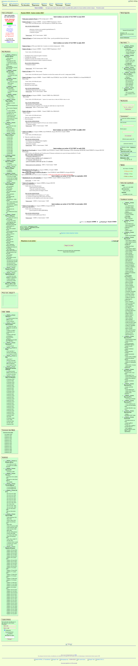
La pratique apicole (11, 55)
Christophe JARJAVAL (131, 291)
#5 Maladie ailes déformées (10, 197)
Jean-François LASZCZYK (128, 299)
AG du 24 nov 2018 (11, 495)
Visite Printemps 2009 (12, 527)
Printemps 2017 (10, 392)
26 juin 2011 (9, 147)
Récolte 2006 (10, 545)
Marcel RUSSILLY (130, 80)
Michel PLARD (129, 316)
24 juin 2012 (10, 145)
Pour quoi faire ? (11, 351)
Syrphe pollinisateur (130, 52)
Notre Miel (126, 57)
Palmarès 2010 (8, 447)
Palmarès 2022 (8, 435)
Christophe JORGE (130, 294)
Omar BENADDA (129, 256)
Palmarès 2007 (8, 452)
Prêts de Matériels (10, 363)
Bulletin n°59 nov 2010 (12, 603)
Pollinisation (128, 49)
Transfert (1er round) (12, 543)
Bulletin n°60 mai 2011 (12, 601)
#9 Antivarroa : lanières (12, 204)
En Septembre (10, 71)
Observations (11, 73)
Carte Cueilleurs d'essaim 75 (129, 423)
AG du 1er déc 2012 (11, 502)
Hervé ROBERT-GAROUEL (129, 227)
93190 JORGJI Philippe (131, 356)
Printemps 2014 (10, 401)
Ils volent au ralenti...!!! (131, 50)
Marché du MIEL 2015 (131, 65)
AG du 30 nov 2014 (11, 499)
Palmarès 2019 (8, 437)
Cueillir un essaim (130, 53)
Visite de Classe (10, 128)
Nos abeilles (9, 482)
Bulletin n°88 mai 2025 (12, 553)
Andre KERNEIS (129, 84)
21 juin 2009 (10, 150)
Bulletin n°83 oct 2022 (12, 561)
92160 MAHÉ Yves (130, 375)
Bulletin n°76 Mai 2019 (12, 574)
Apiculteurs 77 (127, 402)
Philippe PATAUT (129, 313)
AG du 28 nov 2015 (11, 498)
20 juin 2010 (10, 148)
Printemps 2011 (10, 410)
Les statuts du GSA (11, 365)
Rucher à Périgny (10, 168)
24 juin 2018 (10, 138)
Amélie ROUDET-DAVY (131, 322)
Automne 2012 (10, 406)
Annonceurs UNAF (11, 280)
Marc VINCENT (129, 218)
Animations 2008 (10, 471)
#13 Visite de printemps (9, 240)
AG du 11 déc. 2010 (11, 505)
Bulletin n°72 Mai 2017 (12, 582)
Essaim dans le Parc (12, 165)
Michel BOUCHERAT (130, 225)
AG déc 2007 (10, 422)
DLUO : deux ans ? (130, 61)
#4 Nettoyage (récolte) (12, 261)
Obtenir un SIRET (11, 330)
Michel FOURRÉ (129, 282)
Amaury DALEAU (129, 271)
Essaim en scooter (10, 269)
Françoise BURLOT (130, 263)
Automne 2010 (10, 412)
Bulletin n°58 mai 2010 (12, 604)
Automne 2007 (10, 424)
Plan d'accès (9, 127)
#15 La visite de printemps (10, 234)
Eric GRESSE (129, 288)
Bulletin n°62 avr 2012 (12, 598)
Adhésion (8, 316)
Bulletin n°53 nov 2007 (12, 612)
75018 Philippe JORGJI (131, 250)
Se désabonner (9, 632)
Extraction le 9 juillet (11, 176)
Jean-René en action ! (12, 271)
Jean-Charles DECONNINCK (128, 276)
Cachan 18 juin (10, 346)
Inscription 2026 (8, 434)
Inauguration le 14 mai (12, 179)
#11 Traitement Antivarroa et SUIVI (10, 245)
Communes (127, 418)
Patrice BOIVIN (129, 259)
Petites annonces (11, 279)
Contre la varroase (11, 374)
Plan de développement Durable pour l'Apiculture (11, 340)
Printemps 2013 (10, 404)
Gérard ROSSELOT (130, 321)
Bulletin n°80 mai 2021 (12, 566)
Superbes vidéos (128, 47)
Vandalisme (9, 171)
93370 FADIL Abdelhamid (128, 367)
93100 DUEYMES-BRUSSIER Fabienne (129, 344)
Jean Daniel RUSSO (130, 324)
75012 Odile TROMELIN (128, 244)
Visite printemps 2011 (12, 517)
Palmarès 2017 (8, 440)
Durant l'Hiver (10, 96)
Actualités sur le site (127, 194)
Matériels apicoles (10, 274)
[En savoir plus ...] (82, 659)
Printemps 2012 (10, 407)
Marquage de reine (11, 60)
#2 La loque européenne (9, 189)
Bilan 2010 (9, 518)
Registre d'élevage (11, 334)
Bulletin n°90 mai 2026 (12, 550)
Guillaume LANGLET (130, 297)
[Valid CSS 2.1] (99, 659)
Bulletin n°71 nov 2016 (12, 584)
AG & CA (11, 491)
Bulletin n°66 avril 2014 (12, 592)
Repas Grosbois (10, 135)
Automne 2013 (10, 403)
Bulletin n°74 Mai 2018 (12, 578)
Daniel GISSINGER (130, 287)
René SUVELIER (129, 83)
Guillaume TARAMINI (130, 325)
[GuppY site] (54, 659)
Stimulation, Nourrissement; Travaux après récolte (11, 67)
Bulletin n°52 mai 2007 (12, 613)
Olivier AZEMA (129, 253)
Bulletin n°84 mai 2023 (12, 560)
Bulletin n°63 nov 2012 (12, 597)
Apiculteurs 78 (127, 397)
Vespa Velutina (9, 101)
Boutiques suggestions (11, 277)
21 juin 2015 (10, 142)
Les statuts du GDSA (12, 354)
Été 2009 (9, 416)
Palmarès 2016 (8, 441)
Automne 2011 (10, 409)
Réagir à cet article (69, 245)
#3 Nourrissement (11, 263)
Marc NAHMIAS (129, 312)
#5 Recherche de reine (12, 260)
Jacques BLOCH (129, 257)
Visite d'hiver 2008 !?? (12, 539)
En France (125, 168)
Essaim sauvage (11, 131)
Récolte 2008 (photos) (12, 532)
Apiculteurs (127, 238)
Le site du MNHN (11, 110)
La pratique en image (130, 70)
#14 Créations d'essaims (10, 237)
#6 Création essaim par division (11, 258)
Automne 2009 (10, 415)
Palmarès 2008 (8, 450)
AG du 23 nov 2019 (11, 493)
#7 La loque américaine (12, 201)
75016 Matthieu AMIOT (131, 248)
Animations (8, 344)
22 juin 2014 (10, 144)
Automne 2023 (10, 380)
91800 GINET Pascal (130, 391)
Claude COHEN (129, 268)
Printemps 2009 (10, 418)
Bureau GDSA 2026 (11, 352)
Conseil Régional (10, 485)
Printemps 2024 (10, 379)
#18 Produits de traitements (10, 226)
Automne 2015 (10, 397)
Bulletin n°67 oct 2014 (12, 591)
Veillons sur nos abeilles (128, 90)
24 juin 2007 (10, 153)
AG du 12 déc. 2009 (11, 507)
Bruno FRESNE (129, 284)
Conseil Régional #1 (11, 487)
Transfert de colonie (11, 62)
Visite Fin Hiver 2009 (11, 529)
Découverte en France (12, 118)
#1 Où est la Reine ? (11, 266)
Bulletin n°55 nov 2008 (12, 609)
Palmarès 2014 (8, 444)
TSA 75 (126, 222)
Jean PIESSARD (129, 76)
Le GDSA (11, 348)
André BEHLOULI (130, 223)
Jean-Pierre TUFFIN (130, 331)
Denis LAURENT (129, 301)
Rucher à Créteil (10, 161)
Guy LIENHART (129, 304)
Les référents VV (10, 113)
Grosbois (8, 124)
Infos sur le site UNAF (128, 187)
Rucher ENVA (9, 156)
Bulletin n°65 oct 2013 (12, 594)
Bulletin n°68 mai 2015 (12, 589)
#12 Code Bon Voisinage (10, 242)
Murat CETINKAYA (130, 265)
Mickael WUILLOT (130, 334)
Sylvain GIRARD (129, 285)
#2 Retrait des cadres (12, 264)
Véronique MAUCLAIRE (127, 217)
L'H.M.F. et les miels (130, 60)
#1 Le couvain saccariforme (10, 187)
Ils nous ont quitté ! (129, 73)
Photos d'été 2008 (11, 533)
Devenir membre (128, 143)
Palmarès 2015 (8, 443)
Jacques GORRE (130, 214)
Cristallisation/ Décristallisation (128, 64)
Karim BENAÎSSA (129, 254)
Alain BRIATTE (129, 260)
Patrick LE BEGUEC (130, 303)
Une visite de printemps (9, 59)
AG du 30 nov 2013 (11, 501)
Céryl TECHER (129, 327)
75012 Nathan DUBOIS (131, 242)
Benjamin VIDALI (129, 333)
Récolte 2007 (10, 540)
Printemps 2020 (10, 386)
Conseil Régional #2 (11, 488)
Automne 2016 (10, 394)
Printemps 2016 (10, 395)
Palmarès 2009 (8, 449)
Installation (9, 163)
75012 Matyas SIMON (131, 240)
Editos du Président (10, 377)
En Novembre (10, 88)
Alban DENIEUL (129, 278)
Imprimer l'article (74, 233)
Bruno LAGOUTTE (130, 296)
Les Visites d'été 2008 (12, 535)
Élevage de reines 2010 (129, 69)
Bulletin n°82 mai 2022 (12, 563)
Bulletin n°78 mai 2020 (12, 570)
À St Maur (131, 168)
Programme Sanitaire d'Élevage (10, 369)
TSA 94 (126, 204)
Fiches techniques (10, 216)
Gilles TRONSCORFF (131, 330)
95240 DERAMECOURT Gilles (130, 415)
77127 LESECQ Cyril (130, 403)
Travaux (9, 76)
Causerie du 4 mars (11, 115)
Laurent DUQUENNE (130, 279)
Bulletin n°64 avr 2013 (12, 595)
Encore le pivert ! (11, 130)
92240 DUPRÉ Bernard (131, 376)
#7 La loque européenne (9, 255)
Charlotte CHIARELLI (130, 209)
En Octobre (9, 80)
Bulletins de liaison (10, 548)
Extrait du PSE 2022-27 (11, 372)
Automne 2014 (10, 400)
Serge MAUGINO (129, 309)
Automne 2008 (10, 421)
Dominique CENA (129, 207)
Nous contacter (10, 321)
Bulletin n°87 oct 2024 (12, 554)
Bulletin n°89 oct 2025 (12, 551)
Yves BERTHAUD (130, 206)
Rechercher (128, 109)
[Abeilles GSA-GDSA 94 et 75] (10, 1)
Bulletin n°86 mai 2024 (12, 556)
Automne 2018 (10, 389)
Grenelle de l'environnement (9, 337)
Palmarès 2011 (8, 446)
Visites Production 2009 (12, 526)
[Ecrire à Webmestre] (125, 159)
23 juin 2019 (10, 137)
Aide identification (11, 116)
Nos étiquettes (129, 58)
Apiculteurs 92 (127, 370)
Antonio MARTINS (130, 306)
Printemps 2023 (10, 382)
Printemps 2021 (10, 383)
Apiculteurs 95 (127, 412)
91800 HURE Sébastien (128, 393)
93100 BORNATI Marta (131, 339)
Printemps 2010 (10, 413)
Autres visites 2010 (11, 520)
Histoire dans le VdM (10, 283)
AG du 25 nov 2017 (11, 496)
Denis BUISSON (129, 262)
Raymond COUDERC (130, 210)
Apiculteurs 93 (127, 337)
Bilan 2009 (9, 524)
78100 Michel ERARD (130, 398)
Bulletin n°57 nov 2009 (12, 606)
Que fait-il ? (9, 359)
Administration (9, 324)
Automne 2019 (10, 388)
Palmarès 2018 (8, 438)
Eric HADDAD (129, 290)
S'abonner (8, 630)
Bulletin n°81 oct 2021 (12, 564)
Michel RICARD (129, 86)
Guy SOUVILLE (129, 81)
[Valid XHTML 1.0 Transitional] (42, 659)
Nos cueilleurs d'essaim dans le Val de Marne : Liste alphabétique (130, 430)
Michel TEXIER (129, 328)
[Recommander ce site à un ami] (129, 159)
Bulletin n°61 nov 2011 (12, 600)
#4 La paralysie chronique (10, 194)
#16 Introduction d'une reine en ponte (11, 232)
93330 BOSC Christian (131, 365)
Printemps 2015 (10, 398)
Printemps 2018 (10, 391)
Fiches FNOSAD (10, 184)
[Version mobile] (131, 159)
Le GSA (11, 356)
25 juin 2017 (10, 139)
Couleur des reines (11, 220)
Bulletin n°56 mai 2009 (12, 607)
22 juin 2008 (10, 151)
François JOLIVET (130, 293)
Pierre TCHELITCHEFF (128, 230)
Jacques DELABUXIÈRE (128, 78)
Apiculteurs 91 (127, 385)
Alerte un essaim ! (11, 158)
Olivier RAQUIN (129, 318)
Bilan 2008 (9, 530)
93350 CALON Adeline (131, 235)
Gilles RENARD (129, 319)
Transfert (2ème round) (12, 542)
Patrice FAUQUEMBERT (128, 212)
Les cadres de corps (11, 464)
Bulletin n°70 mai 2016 (12, 585)
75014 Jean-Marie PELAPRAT (129, 247)
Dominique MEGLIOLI (130, 310)
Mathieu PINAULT (130, 315)
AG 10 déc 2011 (10, 504)
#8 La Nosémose (11, 203)
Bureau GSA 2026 (11, 360)
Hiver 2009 (9, 419)
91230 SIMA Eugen (130, 389)
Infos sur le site (126, 190)
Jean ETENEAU (129, 281)
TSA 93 (126, 233)
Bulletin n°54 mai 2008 (12, 610)
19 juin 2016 (10, 141)
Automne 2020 (10, 385)
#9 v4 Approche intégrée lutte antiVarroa (11, 250)
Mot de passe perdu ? (128, 139)
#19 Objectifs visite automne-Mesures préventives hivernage (11, 223)
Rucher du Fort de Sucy (11, 174)
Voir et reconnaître (130, 92)
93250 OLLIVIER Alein (131, 360)
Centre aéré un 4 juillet (12, 178)
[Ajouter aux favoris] (127, 159)
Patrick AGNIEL (129, 251)
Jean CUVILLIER (129, 269)
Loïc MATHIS (129, 307)
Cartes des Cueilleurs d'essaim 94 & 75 (130, 426)
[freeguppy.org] (64, 659)
